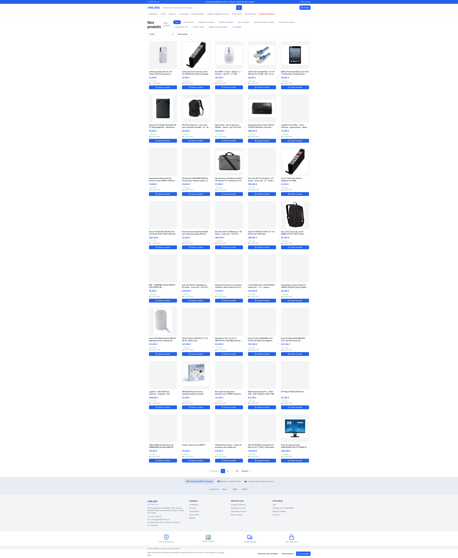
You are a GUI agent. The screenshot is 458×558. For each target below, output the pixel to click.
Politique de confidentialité (283, 508)
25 (237, 471)
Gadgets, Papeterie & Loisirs (218, 14)
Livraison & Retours (238, 505)
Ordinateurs (153, 14)
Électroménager (197, 14)
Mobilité (192, 518)
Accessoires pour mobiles (264, 22)
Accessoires (188, 22)
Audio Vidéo (237, 14)
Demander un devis (238, 511)
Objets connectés (226, 22)
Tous (177, 22)
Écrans (163, 14)
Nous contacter (237, 515)
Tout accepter (303, 554)
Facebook (154, 525)
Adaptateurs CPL (181, 27)
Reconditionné (250, 14)
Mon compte (306, 2)
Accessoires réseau (287, 22)
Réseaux (172, 14)
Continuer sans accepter (267, 554)
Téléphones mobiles (206, 22)
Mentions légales (279, 511)
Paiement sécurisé (238, 508)
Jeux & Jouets (243, 22)
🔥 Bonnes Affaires (267, 14)
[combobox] (158, 34)
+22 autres (236, 27)
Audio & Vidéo (198, 27)
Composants (184, 14)
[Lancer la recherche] (239, 7)
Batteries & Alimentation (218, 27)
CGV (274, 505)
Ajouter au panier (164, 87)
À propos (276, 515)
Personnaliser (288, 554)
